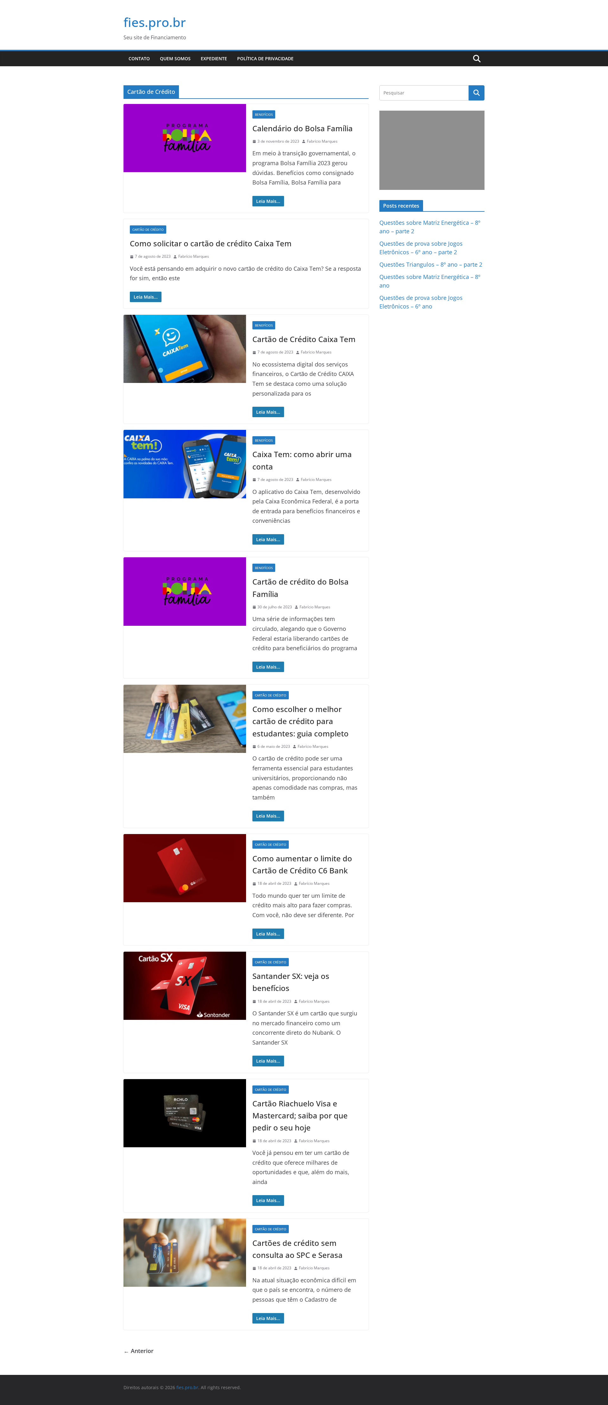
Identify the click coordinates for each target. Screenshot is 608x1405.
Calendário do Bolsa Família (302, 128)
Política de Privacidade (265, 58)
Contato (139, 58)
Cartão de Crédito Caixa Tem (304, 339)
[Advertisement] (431, 150)
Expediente (214, 58)
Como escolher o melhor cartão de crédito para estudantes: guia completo (300, 721)
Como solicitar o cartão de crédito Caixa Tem (211, 243)
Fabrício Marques (322, 141)
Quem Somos (175, 58)
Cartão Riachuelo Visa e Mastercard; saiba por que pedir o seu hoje (300, 1115)
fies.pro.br (155, 22)
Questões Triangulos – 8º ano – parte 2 (430, 264)
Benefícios (264, 114)
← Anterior (139, 1351)
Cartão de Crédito (148, 229)
